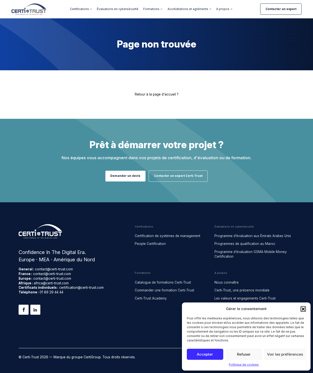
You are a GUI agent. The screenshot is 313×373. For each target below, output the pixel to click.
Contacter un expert (281, 9)
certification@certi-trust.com (81, 287)
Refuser (244, 354)
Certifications (79, 9)
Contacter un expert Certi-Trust (178, 176)
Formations (151, 9)
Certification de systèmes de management (167, 236)
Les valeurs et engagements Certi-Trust (245, 298)
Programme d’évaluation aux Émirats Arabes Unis (252, 236)
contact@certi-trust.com (54, 269)
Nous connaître (226, 282)
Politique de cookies (244, 364)
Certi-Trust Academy (151, 298)
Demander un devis (125, 176)
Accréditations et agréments (188, 9)
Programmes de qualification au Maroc (244, 244)
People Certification (150, 244)
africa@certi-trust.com (51, 283)
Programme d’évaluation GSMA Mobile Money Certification (250, 254)
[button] (303, 308)
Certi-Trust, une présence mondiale (241, 290)
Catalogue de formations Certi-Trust (163, 282)
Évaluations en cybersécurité (117, 9)
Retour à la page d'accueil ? (157, 94)
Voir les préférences (285, 354)
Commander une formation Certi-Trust (164, 290)
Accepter (205, 354)
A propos (222, 9)
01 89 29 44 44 (51, 292)
